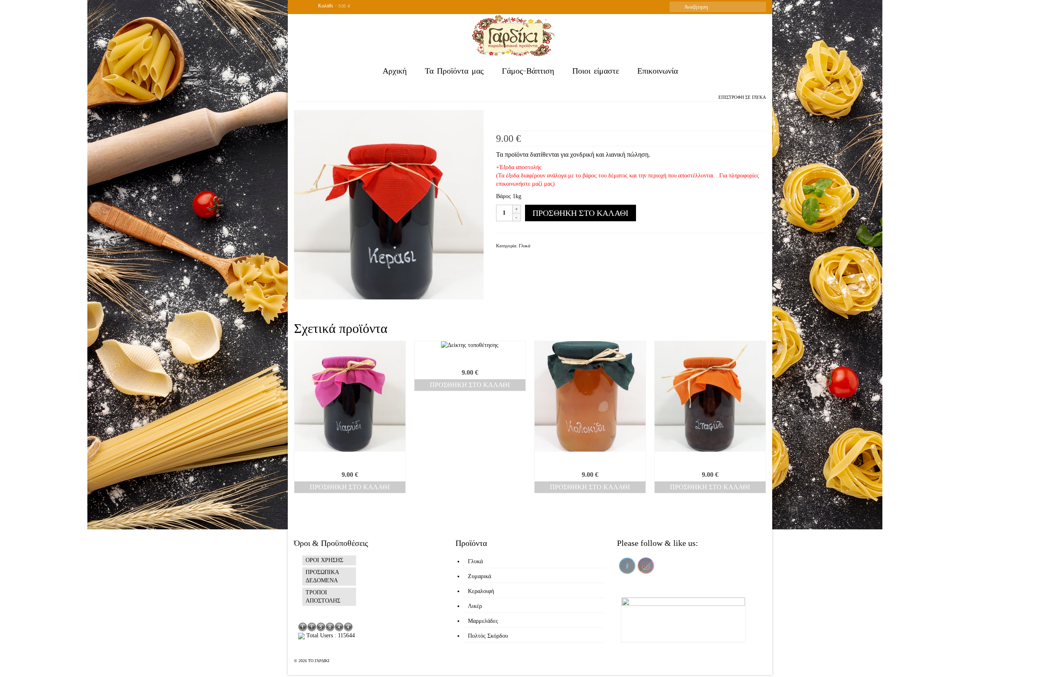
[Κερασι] (389, 204)
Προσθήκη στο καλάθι (580, 213)
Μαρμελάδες (483, 621)
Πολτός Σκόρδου (488, 636)
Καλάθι (333, 7)
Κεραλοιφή (481, 591)
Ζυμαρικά (479, 576)
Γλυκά (759, 97)
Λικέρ (475, 606)
